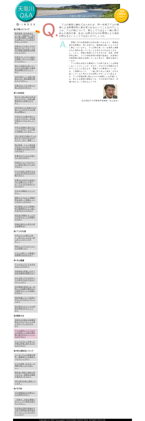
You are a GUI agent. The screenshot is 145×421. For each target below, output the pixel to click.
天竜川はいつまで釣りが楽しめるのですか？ (25, 87)
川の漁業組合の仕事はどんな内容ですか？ (25, 394)
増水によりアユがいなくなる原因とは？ (25, 247)
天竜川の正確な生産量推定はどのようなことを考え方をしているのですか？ (25, 323)
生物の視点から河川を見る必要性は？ (25, 225)
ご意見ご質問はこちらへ (122, 16)
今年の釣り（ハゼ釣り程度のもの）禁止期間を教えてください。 (25, 79)
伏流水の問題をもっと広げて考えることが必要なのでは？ (25, 218)
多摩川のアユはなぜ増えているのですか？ (25, 157)
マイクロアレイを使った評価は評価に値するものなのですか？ (25, 344)
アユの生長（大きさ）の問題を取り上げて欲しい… (25, 366)
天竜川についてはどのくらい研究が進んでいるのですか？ (25, 165)
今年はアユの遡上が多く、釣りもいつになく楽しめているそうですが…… (25, 239)
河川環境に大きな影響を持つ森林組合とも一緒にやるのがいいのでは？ (25, 209)
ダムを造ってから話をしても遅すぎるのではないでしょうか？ (25, 280)
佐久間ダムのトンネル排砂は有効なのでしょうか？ (25, 309)
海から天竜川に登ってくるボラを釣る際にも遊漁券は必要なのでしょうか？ (25, 69)
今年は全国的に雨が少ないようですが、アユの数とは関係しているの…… (25, 130)
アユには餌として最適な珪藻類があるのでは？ (25, 254)
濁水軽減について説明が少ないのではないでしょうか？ (25, 300)
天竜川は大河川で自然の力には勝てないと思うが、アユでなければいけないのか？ (25, 183)
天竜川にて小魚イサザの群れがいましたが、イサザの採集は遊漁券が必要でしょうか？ (25, 49)
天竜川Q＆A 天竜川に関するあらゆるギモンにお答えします (72, 11)
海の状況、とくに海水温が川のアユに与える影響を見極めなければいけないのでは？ (25, 148)
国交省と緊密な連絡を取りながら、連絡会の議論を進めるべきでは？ (25, 375)
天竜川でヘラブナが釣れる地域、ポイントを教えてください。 (25, 59)
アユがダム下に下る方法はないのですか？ (25, 266)
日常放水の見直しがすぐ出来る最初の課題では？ (25, 272)
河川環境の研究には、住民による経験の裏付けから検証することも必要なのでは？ (25, 290)
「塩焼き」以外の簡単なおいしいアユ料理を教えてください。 (25, 402)
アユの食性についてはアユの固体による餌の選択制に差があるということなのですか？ (25, 334)
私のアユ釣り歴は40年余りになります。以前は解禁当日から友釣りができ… (25, 100)
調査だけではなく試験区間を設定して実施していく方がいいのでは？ (25, 200)
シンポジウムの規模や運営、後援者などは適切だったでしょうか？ (25, 357)
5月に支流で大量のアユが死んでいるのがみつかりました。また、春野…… (25, 138)
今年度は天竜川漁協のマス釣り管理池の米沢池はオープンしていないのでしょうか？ (25, 411)
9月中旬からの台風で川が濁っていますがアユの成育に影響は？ (25, 110)
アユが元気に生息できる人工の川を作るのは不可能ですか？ (25, 174)
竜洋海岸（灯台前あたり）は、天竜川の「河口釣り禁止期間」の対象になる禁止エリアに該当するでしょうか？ (25, 38)
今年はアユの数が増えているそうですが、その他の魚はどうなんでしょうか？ (25, 120)
